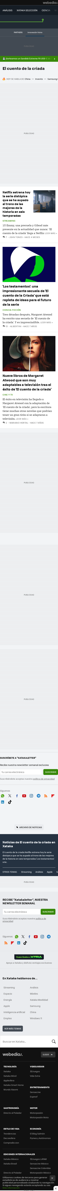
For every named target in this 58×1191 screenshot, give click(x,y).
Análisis (39, 871)
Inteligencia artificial (14, 1012)
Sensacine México (39, 1163)
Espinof (33, 1096)
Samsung (35, 1006)
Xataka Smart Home (14, 1084)
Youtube (24, 795)
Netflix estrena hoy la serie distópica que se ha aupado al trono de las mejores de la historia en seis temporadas (16, 204)
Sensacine (35, 1092)
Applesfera (9, 1080)
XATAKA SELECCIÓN (27, 10)
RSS (45, 795)
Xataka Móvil (10, 1075)
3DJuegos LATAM (38, 1159)
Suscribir (50, 771)
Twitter (9, 795)
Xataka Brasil (10, 1163)
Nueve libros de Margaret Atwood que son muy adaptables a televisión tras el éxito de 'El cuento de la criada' (27, 382)
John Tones (16, 237)
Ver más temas (12, 1028)
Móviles (34, 993)
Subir (46, 1054)
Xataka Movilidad (39, 999)
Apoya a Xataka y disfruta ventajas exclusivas (29, 962)
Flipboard (52, 795)
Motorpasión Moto (39, 1117)
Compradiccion (11, 1142)
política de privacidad (44, 778)
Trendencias (10, 1133)
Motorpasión (36, 1112)
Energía (8, 999)
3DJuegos (35, 1071)
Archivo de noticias (30, 827)
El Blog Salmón (37, 1133)
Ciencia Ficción (12, 310)
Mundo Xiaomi (11, 1089)
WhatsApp (2, 795)
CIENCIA (46, 10)
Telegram (38, 795)
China (27, 78)
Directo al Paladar (13, 1112)
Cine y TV (8, 394)
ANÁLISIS (7, 10)
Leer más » (51, 233)
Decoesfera (9, 1138)
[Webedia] (50, 3)
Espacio (8, 993)
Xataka (7, 1071)
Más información (11, 1187)
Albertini (15, 326)
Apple (50, 871)
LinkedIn (2, 801)
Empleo (8, 1018)
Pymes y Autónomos (40, 1138)
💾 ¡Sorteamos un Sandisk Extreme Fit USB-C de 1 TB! (29, 58)
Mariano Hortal (19, 422)
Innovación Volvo (35, 32)
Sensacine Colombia (40, 1168)
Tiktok (9, 801)
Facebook (16, 795)
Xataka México (11, 1159)
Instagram (31, 795)
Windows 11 (36, 1018)
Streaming (9, 220)
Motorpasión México (40, 1172)
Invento (39, 78)
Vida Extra (35, 1075)
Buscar (54, 1041)
